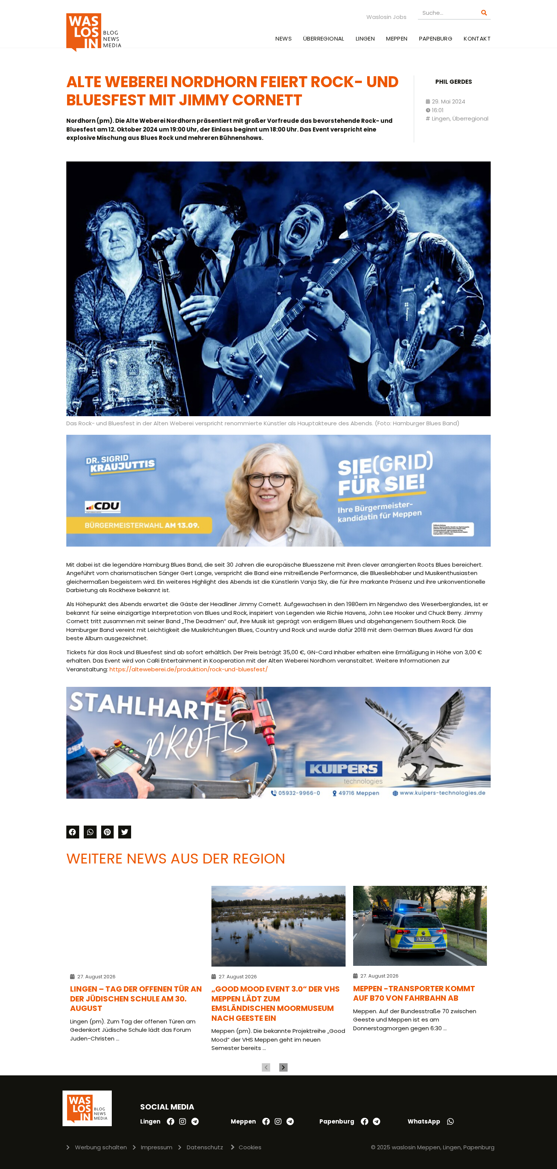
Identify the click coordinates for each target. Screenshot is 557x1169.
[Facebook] (170, 1121)
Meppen (396, 38)
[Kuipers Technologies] (278, 797)
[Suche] (484, 12)
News (283, 38)
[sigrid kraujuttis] (278, 544)
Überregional (323, 38)
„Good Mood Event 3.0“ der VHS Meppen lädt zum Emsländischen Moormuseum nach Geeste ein (275, 1003)
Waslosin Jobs (386, 17)
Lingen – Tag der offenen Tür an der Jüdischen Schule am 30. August (136, 999)
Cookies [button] (250, 1147)
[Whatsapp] (450, 1121)
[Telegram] (194, 1121)
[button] (72, 832)
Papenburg (436, 38)
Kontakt (477, 38)
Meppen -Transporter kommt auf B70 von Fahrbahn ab (414, 993)
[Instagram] (182, 1121)
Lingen (365, 38)
